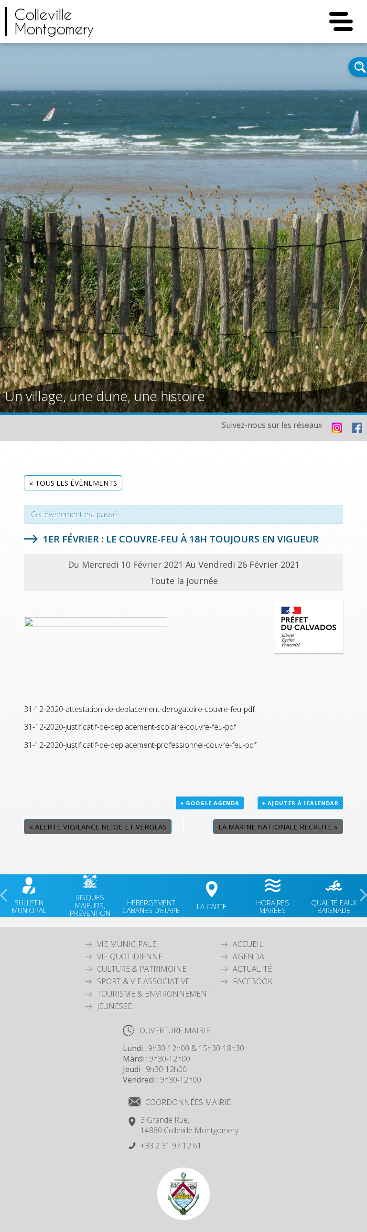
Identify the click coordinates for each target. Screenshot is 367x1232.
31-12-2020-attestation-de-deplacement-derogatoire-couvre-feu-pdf (139, 709)
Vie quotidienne (129, 956)
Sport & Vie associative (143, 981)
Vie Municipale (126, 944)
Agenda (248, 956)
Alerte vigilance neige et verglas (97, 826)
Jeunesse (114, 1006)
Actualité (252, 969)
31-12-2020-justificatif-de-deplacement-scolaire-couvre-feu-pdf (130, 727)
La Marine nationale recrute (278, 826)
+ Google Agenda (209, 803)
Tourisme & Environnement (154, 993)
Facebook (252, 981)
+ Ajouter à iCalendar (300, 803)
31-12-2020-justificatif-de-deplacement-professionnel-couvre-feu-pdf (140, 745)
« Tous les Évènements (73, 483)
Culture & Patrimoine (141, 969)
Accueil (248, 944)
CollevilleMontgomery (54, 21)
